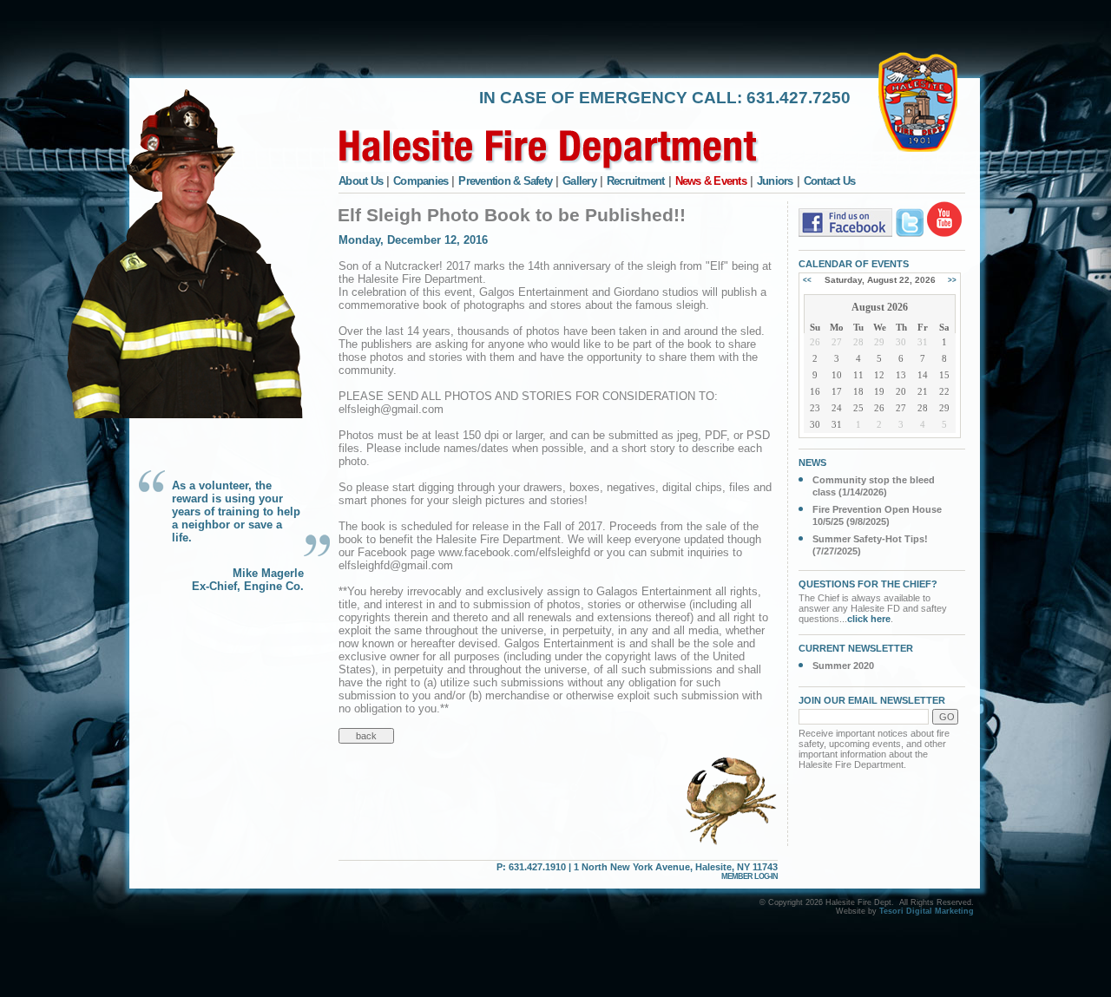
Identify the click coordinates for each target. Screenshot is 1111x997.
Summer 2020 (843, 665)
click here (869, 618)
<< (807, 280)
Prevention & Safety (505, 180)
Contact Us (830, 180)
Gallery (579, 180)
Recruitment (636, 180)
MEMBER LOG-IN (749, 876)
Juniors (775, 180)
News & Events (710, 180)
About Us (361, 180)
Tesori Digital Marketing (926, 911)
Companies (420, 180)
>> (952, 280)
